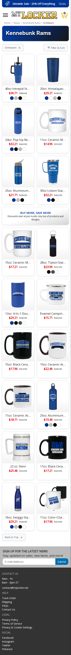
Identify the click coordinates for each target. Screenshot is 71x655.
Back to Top (14, 537)
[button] (5, 15)
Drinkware (13, 47)
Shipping (7, 602)
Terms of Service (12, 623)
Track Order (9, 598)
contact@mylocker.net (15, 587)
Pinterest (7, 649)
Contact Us (8, 609)
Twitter (6, 645)
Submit (62, 561)
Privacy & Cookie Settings (17, 627)
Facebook (8, 637)
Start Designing (18, 78)
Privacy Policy (10, 620)
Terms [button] (62, 3)
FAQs (5, 605)
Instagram (8, 641)
